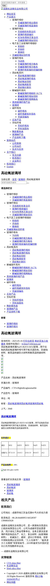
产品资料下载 (19, 137)
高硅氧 (40, 403)
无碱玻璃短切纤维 (21, 55)
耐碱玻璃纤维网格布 (28, 99)
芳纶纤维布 (23, 125)
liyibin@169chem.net (31, 344)
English (10, 166)
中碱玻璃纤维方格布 (28, 64)
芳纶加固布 (23, 128)
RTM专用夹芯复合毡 (28, 37)
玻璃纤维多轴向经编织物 (30, 70)
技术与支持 (17, 149)
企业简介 (16, 161)
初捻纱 (21, 46)
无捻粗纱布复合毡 (27, 31)
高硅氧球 (25, 403)
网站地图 (11, 582)
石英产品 (16, 120)
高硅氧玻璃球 (14, 403)
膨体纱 (21, 52)
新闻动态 (11, 140)
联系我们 (16, 158)
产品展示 (11, 17)
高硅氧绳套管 (24, 84)
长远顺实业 (12, 565)
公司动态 (16, 146)
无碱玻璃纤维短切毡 (28, 40)
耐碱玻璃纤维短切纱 (28, 96)
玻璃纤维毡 (12, 326)
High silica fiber (14, 568)
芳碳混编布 (23, 117)
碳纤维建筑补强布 (27, 114)
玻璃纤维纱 (12, 323)
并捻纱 (21, 49)
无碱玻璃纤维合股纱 (28, 23)
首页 (14, 179)
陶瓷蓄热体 (17, 131)
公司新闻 (16, 143)
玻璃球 (15, 105)
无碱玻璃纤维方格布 (28, 67)
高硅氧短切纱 (24, 81)
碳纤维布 (22, 111)
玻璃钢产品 (17, 134)
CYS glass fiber (14, 563)
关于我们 (11, 152)
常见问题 (16, 155)
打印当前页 (28, 341)
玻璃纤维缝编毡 (25, 34)
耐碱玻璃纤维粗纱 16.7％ (30, 93)
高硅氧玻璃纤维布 (27, 78)
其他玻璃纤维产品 (21, 102)
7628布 (21, 61)
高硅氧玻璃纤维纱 (27, 75)
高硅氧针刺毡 (24, 87)
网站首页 (11, 14)
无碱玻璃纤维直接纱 (28, 25)
